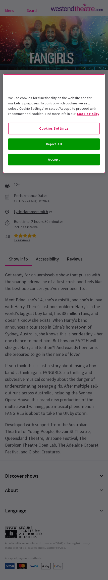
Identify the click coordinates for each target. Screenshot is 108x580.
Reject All (54, 144)
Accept (54, 159)
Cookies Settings (54, 128)
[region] (54, 123)
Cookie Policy (88, 113)
